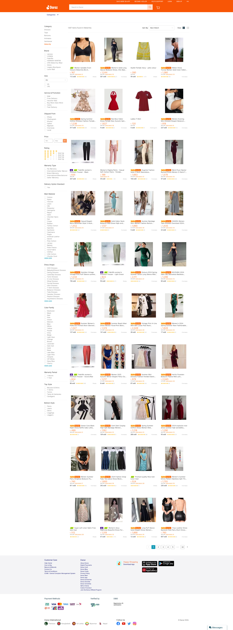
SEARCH (150, 7)
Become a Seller (141, 1)
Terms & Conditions (50, 571)
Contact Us (48, 569)
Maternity (47, 44)
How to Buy (48, 565)
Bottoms (47, 35)
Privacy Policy (85, 573)
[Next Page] (187, 547)
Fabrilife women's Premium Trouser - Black (81, 171)
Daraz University (85, 584)
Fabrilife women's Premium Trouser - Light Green (112, 273)
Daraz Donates (85, 582)
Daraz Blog (84, 569)
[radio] (45, 151)
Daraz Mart (84, 575)
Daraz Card (84, 567)
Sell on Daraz (84, 586)
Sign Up (179, 1)
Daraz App (83, 577)
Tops (46, 33)
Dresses (47, 30)
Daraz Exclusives (86, 579)
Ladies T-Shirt (136, 119)
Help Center (48, 563)
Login (170, 1)
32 (183, 547)
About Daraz (84, 563)
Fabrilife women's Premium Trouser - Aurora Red (81, 376)
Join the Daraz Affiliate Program (91, 590)
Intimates (47, 38)
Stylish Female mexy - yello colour (143, 68)
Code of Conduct (86, 588)
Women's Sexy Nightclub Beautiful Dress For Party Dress (111, 530)
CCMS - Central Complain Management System (59, 573)
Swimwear (48, 41)
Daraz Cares (84, 571)
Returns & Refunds (50, 567)
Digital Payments (86, 565)
